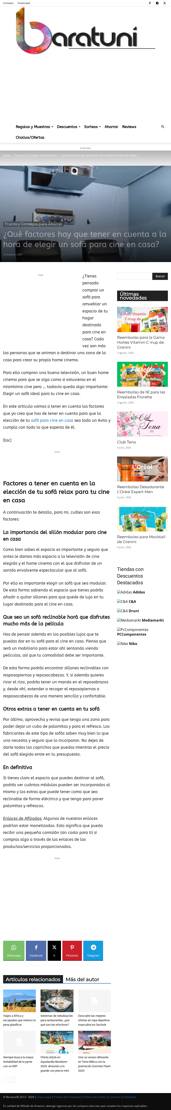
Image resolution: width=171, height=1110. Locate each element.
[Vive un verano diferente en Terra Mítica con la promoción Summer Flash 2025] (94, 1042)
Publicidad (24, 3)
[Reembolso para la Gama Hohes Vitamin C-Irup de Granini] (142, 319)
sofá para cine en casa (52, 420)
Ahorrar (111, 126)
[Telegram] (157, 3)
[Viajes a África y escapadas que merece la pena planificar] (19, 1001)
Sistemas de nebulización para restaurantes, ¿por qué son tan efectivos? (57, 1020)
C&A (132, 601)
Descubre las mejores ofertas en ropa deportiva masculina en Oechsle (94, 1020)
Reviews (129, 126)
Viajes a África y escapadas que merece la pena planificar (19, 1020)
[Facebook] (150, 3)
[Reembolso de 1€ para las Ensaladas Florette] (142, 374)
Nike (133, 643)
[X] (164, 3)
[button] (162, 126)
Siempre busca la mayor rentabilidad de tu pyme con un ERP (18, 1062)
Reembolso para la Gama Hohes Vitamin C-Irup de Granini (141, 342)
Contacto (8, 3)
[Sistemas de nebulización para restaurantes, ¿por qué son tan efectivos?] (57, 1001)
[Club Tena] (142, 424)
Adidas (139, 592)
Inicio (6, 155)
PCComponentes (131, 634)
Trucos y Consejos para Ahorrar (36, 155)
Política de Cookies (94, 1097)
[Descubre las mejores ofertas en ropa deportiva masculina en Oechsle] (94, 1001)
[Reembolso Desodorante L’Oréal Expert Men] (142, 469)
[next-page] (13, 1079)
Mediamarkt (153, 620)
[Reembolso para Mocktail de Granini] (142, 518)
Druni (134, 610)
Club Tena (126, 442)
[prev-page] (6, 1079)
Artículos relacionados (33, 979)
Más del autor (82, 979)
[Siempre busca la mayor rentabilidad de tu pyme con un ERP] (19, 1042)
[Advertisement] (85, 88)
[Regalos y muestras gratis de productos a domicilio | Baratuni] (85, 30)
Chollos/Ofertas (30, 137)
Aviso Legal (44, 1097)
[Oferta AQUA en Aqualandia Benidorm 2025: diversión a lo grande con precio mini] (57, 1042)
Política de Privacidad (67, 1097)
